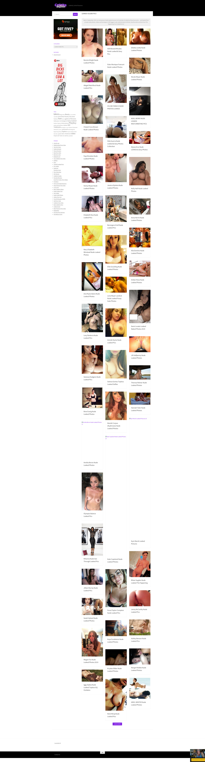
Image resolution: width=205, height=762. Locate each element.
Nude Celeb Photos (58, 195)
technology (70, 129)
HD (60, 121)
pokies (55, 125)
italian (69, 121)
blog (60, 114)
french (63, 119)
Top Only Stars (57, 147)
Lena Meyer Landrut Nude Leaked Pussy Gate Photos (114, 298)
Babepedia (56, 210)
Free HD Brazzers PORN (59, 199)
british (74, 114)
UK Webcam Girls (58, 214)
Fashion (56, 119)
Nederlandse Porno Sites (60, 145)
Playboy (72, 123)
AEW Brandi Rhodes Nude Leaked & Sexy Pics (114, 51)
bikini (56, 114)
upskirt (59, 134)
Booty (67, 114)
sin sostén (67, 127)
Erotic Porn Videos (63, 180)
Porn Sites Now (57, 172)
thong (60, 131)
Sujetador (60, 129)
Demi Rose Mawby (63, 117)
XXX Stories (56, 174)
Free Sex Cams (57, 170)
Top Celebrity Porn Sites (59, 158)
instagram (64, 121)
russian (65, 125)
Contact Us (57, 754)
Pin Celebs (56, 166)
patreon (66, 123)
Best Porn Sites (57, 153)
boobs (63, 114)
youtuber (71, 136)
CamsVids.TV (57, 743)
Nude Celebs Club (58, 191)
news (62, 123)
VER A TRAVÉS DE (66, 134)
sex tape (63, 127)
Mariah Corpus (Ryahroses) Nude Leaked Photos (113, 426)
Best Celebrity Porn (58, 205)
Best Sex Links (57, 155)
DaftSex (55, 160)
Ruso (61, 125)
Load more (117, 724)
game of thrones (70, 119)
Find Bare (56, 182)
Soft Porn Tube (57, 201)
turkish (71, 131)
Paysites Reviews (58, 178)
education (72, 117)
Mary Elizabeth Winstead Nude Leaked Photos (92, 252)
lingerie (59, 123)
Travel (68, 131)
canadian (56, 116)
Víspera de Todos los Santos (61, 136)
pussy (58, 125)
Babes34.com (57, 157)
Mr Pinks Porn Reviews (59, 212)
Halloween (56, 121)
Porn (55, 162)
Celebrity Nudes (58, 176)
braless (71, 114)
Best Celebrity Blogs (59, 189)
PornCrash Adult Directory (60, 183)
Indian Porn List (57, 197)
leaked (74, 121)
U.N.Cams (56, 187)
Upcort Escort (57, 55)
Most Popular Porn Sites (59, 185)
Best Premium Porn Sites (60, 208)
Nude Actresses (57, 149)
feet (60, 118)
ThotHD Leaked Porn (59, 164)
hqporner (56, 168)
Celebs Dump (57, 207)
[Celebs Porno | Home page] (60, 5)
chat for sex (56, 143)
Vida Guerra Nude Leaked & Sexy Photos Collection (115, 144)
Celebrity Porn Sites (58, 203)
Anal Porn (56, 180)
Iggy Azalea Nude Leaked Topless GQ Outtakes (91, 687)
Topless (64, 131)
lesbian (55, 123)
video (73, 133)
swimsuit (65, 129)
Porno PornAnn (57, 151)
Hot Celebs (56, 193)
